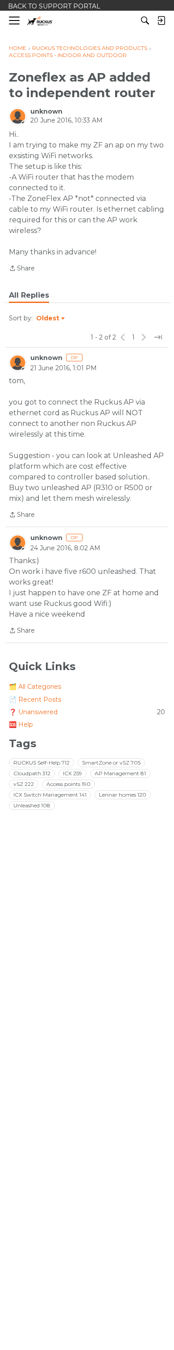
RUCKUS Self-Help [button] (41, 762)
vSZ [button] (23, 784)
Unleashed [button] (31, 805)
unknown (46, 111)
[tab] (29, 295)
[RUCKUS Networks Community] (40, 20)
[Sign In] (161, 20)
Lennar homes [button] (122, 794)
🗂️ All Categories (35, 687)
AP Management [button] (120, 773)
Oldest (48, 318)
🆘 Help (21, 724)
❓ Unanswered (87, 712)
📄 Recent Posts (35, 699)
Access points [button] (68, 784)
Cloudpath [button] (31, 773)
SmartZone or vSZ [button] (111, 762)
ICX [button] (72, 773)
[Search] (145, 20)
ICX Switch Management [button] (50, 794)
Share (22, 269)
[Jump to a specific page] (158, 337)
